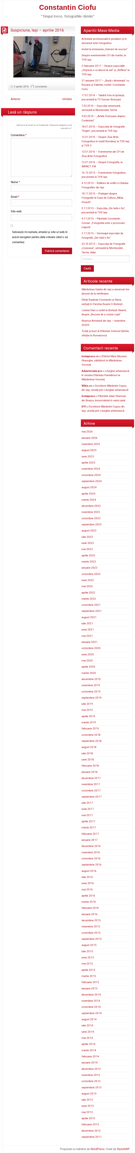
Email (15, 196)
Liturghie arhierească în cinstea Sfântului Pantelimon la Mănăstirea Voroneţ (105, 375)
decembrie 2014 (91, 994)
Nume (15, 182)
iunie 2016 (88, 883)
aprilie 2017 (88, 821)
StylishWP (123, 1149)
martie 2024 (89, 499)
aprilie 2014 (88, 1044)
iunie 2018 (88, 759)
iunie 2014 (88, 1031)
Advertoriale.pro (92, 371)
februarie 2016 (90, 908)
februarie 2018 (90, 765)
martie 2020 (89, 673)
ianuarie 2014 (90, 1062)
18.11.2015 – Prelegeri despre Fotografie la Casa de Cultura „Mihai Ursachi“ (102, 198)
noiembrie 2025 (91, 444)
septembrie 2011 (92, 1136)
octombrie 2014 (91, 1006)
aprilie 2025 (88, 462)
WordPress (98, 1149)
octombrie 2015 (91, 932)
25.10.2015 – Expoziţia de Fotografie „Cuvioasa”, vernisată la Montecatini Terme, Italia (103, 248)
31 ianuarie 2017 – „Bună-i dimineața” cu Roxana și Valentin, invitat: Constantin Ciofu (105, 85)
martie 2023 (89, 561)
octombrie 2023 (91, 518)
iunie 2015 (88, 957)
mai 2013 (87, 1112)
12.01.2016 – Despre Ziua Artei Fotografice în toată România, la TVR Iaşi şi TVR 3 (105, 141)
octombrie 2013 (91, 1081)
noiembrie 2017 (91, 784)
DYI (84, 406)
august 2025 (89, 450)
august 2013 (89, 1093)
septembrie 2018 (92, 741)
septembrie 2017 (92, 796)
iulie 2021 (87, 623)
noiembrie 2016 (91, 852)
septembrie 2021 (92, 611)
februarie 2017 (90, 833)
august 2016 (89, 871)
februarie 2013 (90, 1124)
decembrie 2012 (91, 1130)
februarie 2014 (90, 1056)
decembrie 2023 (91, 505)
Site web (16, 211)
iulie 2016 (87, 877)
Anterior (15, 99)
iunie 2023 (88, 543)
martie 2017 (89, 827)
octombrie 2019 (91, 691)
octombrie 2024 (91, 475)
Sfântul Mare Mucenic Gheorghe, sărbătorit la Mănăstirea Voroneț (104, 360)
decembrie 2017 (91, 778)
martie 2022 (89, 598)
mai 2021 (87, 635)
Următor (67, 99)
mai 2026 (87, 431)
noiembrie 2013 (91, 1075)
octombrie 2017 (91, 790)
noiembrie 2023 (91, 512)
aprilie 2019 (88, 716)
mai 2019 (87, 710)
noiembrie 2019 (91, 685)
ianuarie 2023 (90, 567)
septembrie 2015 (92, 939)
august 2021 (89, 617)
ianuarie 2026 (90, 438)
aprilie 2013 (88, 1118)
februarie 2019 (90, 728)
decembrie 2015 (91, 920)
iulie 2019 (87, 703)
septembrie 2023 (92, 524)
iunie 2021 (88, 629)
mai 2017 (87, 815)
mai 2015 (87, 963)
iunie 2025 (88, 456)
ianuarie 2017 (90, 840)
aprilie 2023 (88, 555)
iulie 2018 (87, 753)
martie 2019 (89, 722)
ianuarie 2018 (90, 772)
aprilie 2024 (88, 493)
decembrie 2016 (91, 846)
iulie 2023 (87, 536)
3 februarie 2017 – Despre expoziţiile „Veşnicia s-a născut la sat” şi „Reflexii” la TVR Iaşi (106, 70)
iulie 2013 (87, 1099)
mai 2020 (87, 660)
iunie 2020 (88, 654)
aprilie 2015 (88, 970)
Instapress (88, 396)
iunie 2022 (88, 580)
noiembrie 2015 (91, 926)
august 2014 (89, 1019)
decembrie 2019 (91, 679)
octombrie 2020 (91, 648)
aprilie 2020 (88, 666)
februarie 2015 (90, 982)
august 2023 (89, 530)
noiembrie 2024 (91, 468)
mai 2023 (87, 549)
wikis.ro (87, 385)
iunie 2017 (88, 809)
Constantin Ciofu (67, 7)
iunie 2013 (88, 1105)
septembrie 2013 (92, 1087)
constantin (41, 86)
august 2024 (89, 487)
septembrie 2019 (92, 697)
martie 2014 (89, 1050)
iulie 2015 (87, 951)
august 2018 (89, 747)
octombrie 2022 (91, 574)
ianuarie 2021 (90, 642)
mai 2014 (87, 1037)
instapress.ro (90, 356)
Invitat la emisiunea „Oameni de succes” (105, 49)
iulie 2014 (87, 1025)
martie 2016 (89, 901)
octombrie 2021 (91, 604)
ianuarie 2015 (90, 988)
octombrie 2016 (91, 858)
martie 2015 (89, 976)
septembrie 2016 (92, 864)
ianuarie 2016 (90, 914)
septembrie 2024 (92, 481)
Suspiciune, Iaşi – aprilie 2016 (37, 30)
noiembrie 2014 (91, 1000)
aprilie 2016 (88, 895)
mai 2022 (87, 586)
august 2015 (89, 945)
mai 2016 (87, 889)
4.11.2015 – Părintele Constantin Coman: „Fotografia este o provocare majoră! (103, 223)
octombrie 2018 (91, 734)
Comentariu (19, 135)
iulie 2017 (87, 802)
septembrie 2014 (92, 1013)
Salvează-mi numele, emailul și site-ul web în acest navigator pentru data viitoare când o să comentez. (40, 237)
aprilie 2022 (88, 592)
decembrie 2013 (91, 1068)
